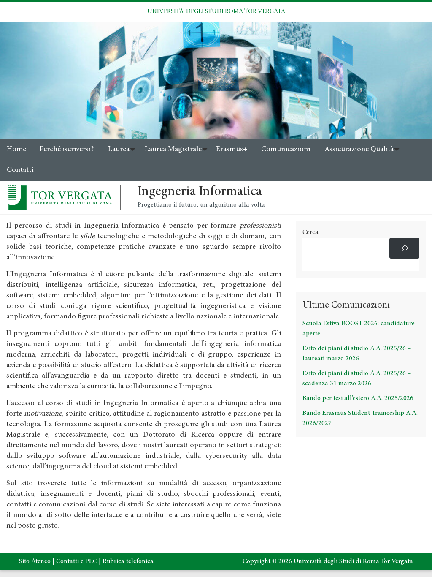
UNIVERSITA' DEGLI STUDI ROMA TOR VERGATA (216, 11)
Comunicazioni (285, 149)
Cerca (310, 232)
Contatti (20, 170)
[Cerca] (404, 248)
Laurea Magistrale (173, 149)
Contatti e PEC (76, 561)
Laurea (119, 149)
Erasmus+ (232, 149)
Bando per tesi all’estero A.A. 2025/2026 (357, 398)
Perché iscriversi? (67, 149)
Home (16, 149)
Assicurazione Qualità (359, 149)
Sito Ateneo (35, 561)
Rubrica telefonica (128, 561)
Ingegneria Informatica (200, 192)
